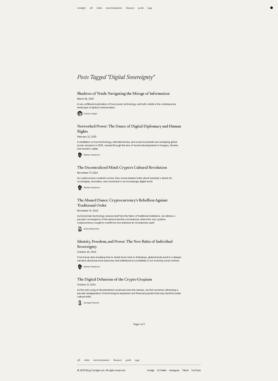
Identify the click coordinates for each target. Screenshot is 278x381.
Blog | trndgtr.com (95, 370)
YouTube (196, 370)
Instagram (174, 370)
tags (149, 8)
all (91, 8)
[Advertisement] (139, 50)
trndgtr (81, 8)
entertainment (114, 8)
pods (141, 8)
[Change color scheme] (271, 7)
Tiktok (185, 370)
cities (99, 8)
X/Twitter (162, 370)
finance (130, 8)
